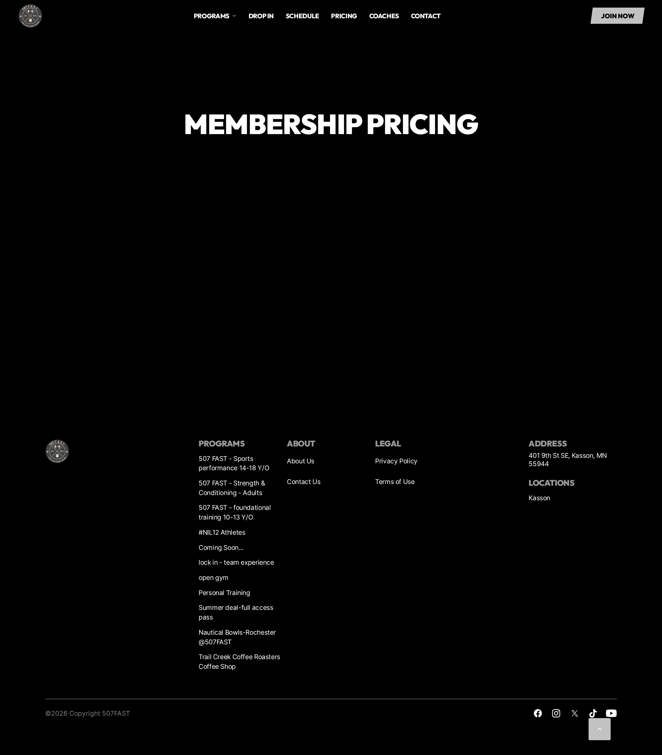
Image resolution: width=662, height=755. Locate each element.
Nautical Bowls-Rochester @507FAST (237, 637)
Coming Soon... (221, 548)
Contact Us (303, 482)
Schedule (302, 16)
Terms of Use (395, 482)
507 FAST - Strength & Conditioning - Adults (232, 488)
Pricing (344, 16)
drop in (261, 16)
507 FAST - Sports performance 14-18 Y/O (234, 463)
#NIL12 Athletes (222, 532)
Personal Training (224, 593)
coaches (384, 16)
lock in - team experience (236, 562)
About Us (300, 461)
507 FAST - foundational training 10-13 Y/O (235, 512)
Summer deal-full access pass (236, 612)
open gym (214, 578)
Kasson (539, 498)
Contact (426, 16)
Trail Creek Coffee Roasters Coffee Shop (239, 662)
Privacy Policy (396, 461)
